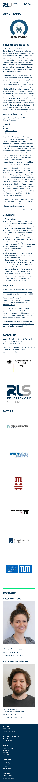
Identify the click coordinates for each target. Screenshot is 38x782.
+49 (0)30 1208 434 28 (10, 715)
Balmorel (8, 133)
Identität (7, 764)
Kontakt (6, 774)
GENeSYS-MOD (11, 131)
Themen (6, 727)
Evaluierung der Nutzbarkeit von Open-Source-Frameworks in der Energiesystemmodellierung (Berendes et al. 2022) (18, 292)
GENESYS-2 (9, 128)
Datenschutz (8, 778)
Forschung (7, 766)
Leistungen (7, 740)
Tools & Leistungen (11, 736)
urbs (6, 126)
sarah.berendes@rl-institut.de (13, 655)
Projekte (6, 729)
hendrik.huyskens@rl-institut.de (13, 718)
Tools (5, 738)
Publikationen (9, 731)
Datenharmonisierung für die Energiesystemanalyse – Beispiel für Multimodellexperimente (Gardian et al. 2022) (18, 323)
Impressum (7, 776)
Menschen (7, 768)
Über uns (7, 760)
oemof (7, 124)
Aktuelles (7, 746)
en (26, 3)
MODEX (16, 341)
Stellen (6, 754)
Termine (6, 750)
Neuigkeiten (8, 748)
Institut (6, 762)
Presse (6, 752)
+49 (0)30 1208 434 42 (10, 652)
